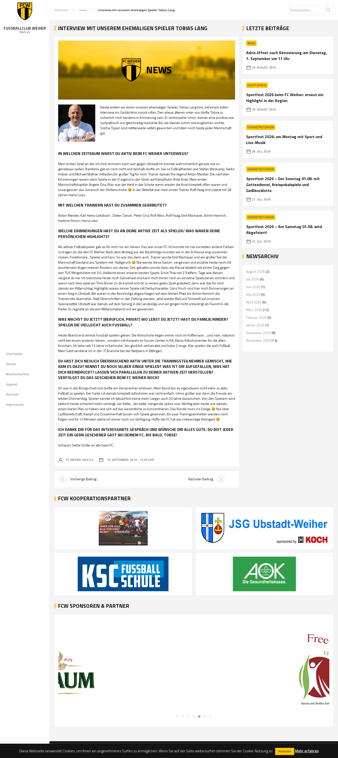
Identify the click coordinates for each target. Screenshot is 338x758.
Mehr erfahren (307, 751)
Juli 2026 (252, 279)
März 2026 (254, 309)
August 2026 (255, 271)
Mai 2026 (253, 294)
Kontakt (12, 394)
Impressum (15, 404)
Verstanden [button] (284, 751)
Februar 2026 (256, 317)
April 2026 (254, 302)
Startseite (14, 353)
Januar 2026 (255, 325)
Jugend (11, 384)
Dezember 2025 (258, 332)
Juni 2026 (253, 286)
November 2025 (258, 340)
